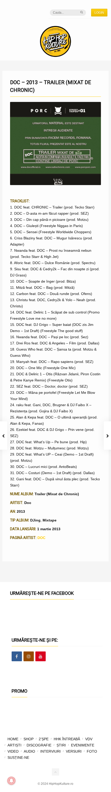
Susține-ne (18, 757)
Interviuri (50, 751)
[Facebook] (17, 656)
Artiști (14, 745)
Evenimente (82, 745)
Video (13, 751)
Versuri (74, 751)
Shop (28, 739)
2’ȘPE (44, 739)
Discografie (39, 745)
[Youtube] (40, 656)
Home (12, 739)
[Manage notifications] (11, 781)
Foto (92, 751)
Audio (29, 751)
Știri (61, 745)
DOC (41, 538)
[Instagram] (28, 656)
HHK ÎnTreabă (67, 739)
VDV (88, 739)
